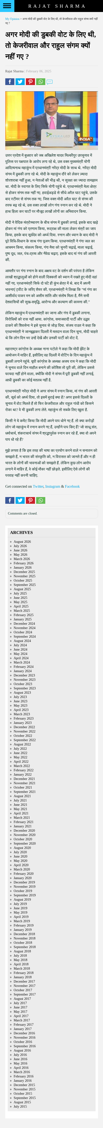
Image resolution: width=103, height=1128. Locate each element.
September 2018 (25, 947)
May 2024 (20, 654)
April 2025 (21, 606)
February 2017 (24, 1024)
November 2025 (24, 576)
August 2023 (22, 692)
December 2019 (24, 882)
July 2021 (20, 800)
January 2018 (23, 977)
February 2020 (24, 874)
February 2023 (24, 718)
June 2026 (20, 550)
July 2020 (20, 852)
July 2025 (20, 593)
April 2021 (21, 813)
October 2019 (23, 891)
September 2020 (25, 843)
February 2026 (24, 563)
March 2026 (22, 559)
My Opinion (12, 19)
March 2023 (22, 714)
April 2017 (21, 1016)
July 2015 (20, 1106)
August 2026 (22, 542)
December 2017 (24, 981)
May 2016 (20, 1063)
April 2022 (21, 761)
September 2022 (25, 740)
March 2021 (22, 817)
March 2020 (22, 869)
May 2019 (20, 912)
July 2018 (20, 955)
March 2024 (22, 662)
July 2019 (20, 904)
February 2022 (24, 770)
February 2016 (24, 1076)
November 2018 (24, 938)
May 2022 (20, 757)
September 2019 (25, 895)
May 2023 (20, 705)
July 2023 (20, 697)
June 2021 (20, 805)
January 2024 (23, 671)
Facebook (72, 486)
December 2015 (24, 1085)
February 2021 (24, 822)
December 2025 (24, 572)
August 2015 (22, 1102)
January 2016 (23, 1080)
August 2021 (22, 796)
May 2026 (20, 554)
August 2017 (22, 999)
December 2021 (24, 779)
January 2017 (23, 1029)
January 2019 (23, 930)
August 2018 (22, 951)
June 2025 (20, 598)
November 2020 (24, 835)
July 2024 (20, 645)
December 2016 (24, 1033)
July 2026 (20, 546)
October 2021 (23, 787)
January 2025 (23, 619)
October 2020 (23, 839)
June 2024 (20, 649)
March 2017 (22, 1020)
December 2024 (24, 623)
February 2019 (24, 925)
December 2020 (24, 830)
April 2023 (21, 710)
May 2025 (20, 602)
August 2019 (22, 899)
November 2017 (24, 986)
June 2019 (20, 908)
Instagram (52, 486)
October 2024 (23, 632)
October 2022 (23, 736)
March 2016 (22, 1072)
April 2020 (21, 865)
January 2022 (23, 774)
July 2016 (20, 1055)
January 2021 (23, 826)
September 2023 (25, 688)
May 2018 (20, 960)
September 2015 (25, 1098)
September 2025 (25, 585)
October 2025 (23, 580)
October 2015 (23, 1093)
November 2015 (24, 1089)
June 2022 (20, 753)
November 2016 (24, 1037)
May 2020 (20, 861)
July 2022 (20, 748)
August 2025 (22, 589)
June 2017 (20, 1007)
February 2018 (24, 973)
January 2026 (23, 567)
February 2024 (24, 667)
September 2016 (25, 1046)
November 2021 (24, 783)
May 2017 (20, 1011)
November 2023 (24, 679)
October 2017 (23, 990)
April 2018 (21, 964)
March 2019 (22, 921)
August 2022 (22, 744)
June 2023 (20, 701)
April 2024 (21, 658)
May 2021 (20, 809)
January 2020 (23, 878)
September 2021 (25, 792)
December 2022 (24, 727)
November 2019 (24, 886)
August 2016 (22, 1050)
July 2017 (20, 1003)
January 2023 (23, 723)
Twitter (38, 486)
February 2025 (24, 615)
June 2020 (20, 856)
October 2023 (23, 684)
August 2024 (22, 641)
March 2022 (22, 766)
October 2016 (23, 1042)
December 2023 (24, 675)
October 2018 (23, 943)
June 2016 (20, 1059)
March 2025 (22, 611)
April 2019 (21, 917)
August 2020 (22, 848)
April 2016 (21, 1068)
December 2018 (24, 934)
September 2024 (25, 636)
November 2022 (24, 731)
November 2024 (24, 628)
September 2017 (25, 994)
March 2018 (22, 968)
